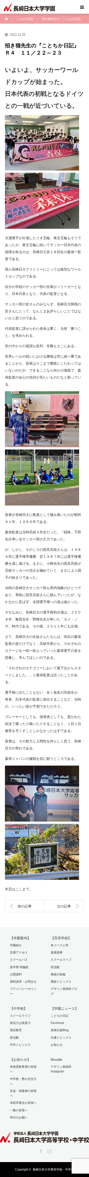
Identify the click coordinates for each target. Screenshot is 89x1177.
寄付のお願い (19, 1117)
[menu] (82, 7)
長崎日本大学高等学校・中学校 (53, 1169)
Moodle (56, 1060)
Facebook (57, 1023)
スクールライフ (61, 959)
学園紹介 (16, 945)
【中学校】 (18, 1008)
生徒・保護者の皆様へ (23, 1093)
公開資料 (16, 974)
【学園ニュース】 (64, 1008)
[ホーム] (6, 15)
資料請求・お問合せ (23, 981)
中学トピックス (20, 1045)
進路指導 (57, 952)
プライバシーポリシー (23, 991)
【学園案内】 (20, 938)
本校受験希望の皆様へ (23, 1069)
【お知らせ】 (20, 1060)
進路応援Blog (60, 1030)
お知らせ (57, 1045)
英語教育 (16, 1030)
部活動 (55, 967)
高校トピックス (61, 981)
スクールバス (19, 959)
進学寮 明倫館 (19, 967)
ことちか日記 (59, 1015)
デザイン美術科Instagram (61, 1069)
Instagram (48, 1150)
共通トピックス (61, 1037)
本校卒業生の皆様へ (23, 1103)
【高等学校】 (61, 938)
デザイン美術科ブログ (64, 991)
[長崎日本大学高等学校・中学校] (44, 1139)
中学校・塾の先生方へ (23, 1081)
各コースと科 (59, 945)
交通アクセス (19, 952)
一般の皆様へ (19, 1110)
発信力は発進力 (20, 1023)
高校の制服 (58, 974)
